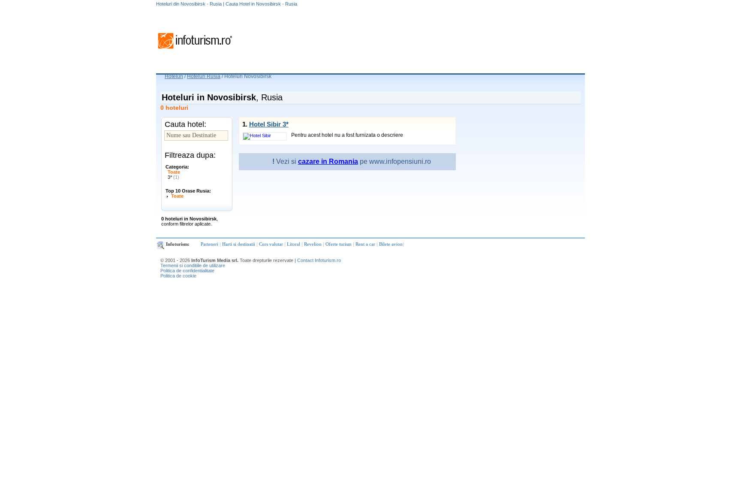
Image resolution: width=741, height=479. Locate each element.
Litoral (293, 244)
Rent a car (365, 244)
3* (173, 177)
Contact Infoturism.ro (319, 260)
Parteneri (209, 244)
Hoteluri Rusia (203, 76)
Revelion (313, 244)
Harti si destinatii (238, 244)
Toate (174, 172)
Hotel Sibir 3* (269, 124)
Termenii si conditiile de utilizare (192, 265)
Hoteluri (174, 76)
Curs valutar (271, 244)
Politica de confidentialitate (187, 270)
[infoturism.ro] (194, 50)
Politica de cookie (178, 275)
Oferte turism (338, 244)
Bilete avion (391, 244)
